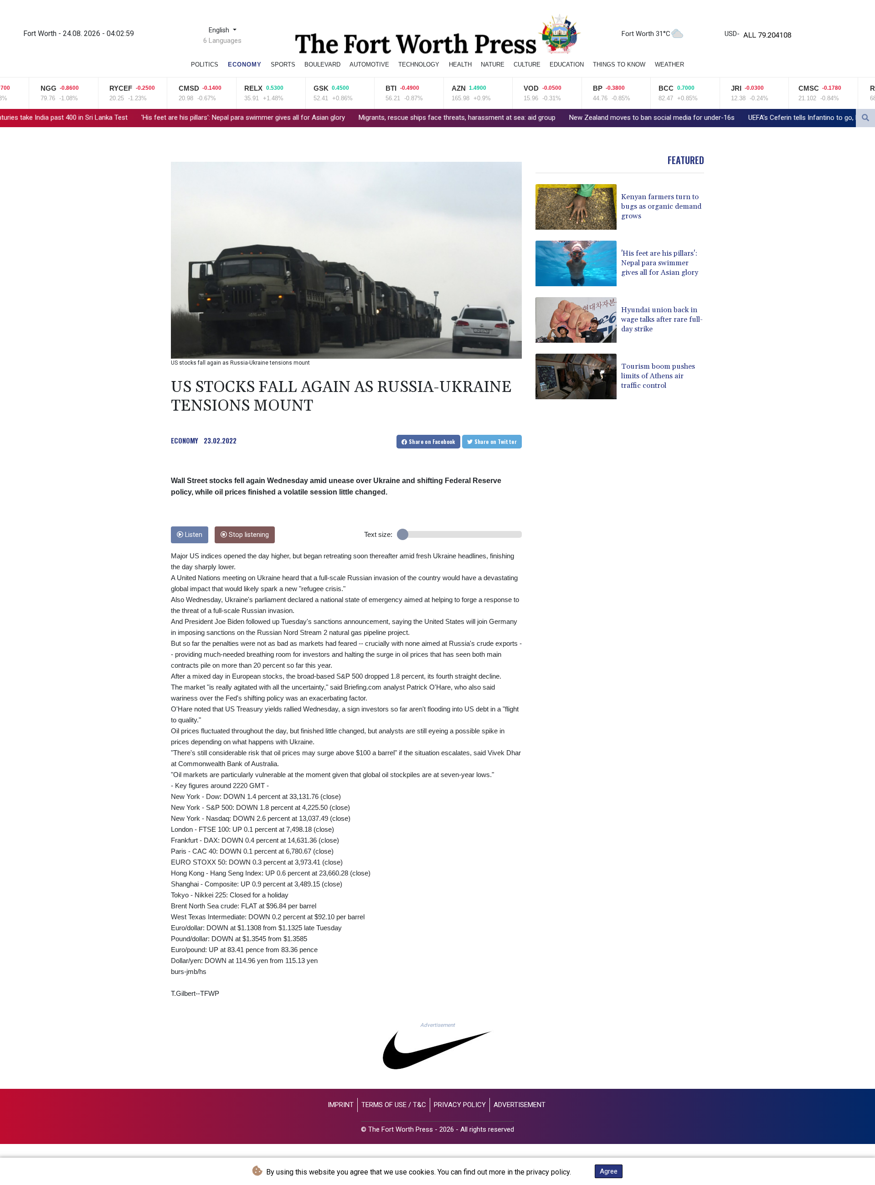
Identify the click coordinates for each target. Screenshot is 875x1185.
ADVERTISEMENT (520, 1105)
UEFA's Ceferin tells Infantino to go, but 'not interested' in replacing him (756, 117)
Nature (492, 64)
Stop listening (248, 535)
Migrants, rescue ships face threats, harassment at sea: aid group (359, 117)
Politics (204, 64)
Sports (283, 64)
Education (567, 64)
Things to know (619, 64)
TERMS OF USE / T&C (393, 1105)
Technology (418, 64)
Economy (245, 64)
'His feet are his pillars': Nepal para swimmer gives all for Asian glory (145, 117)
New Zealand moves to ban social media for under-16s (554, 117)
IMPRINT (341, 1105)
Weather (669, 64)
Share (431, 441)
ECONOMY (184, 440)
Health (460, 64)
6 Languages (222, 40)
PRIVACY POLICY (460, 1105)
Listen (192, 535)
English (220, 30)
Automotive (369, 64)
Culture (527, 64)
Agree (609, 1171)
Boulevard (322, 64)
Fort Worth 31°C (646, 34)
